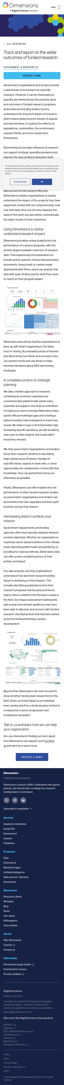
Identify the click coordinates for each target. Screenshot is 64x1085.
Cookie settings (10, 1062)
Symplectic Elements (14, 1044)
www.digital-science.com (16, 1011)
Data (6, 857)
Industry (8, 838)
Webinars (9, 901)
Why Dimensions (12, 940)
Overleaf (8, 1037)
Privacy (7, 1054)
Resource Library (13, 896)
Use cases (9, 915)
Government (10, 833)
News (7, 910)
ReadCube (9, 1041)
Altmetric (8, 1024)
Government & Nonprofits (21, 67)
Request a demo (32, 75)
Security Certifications (13, 1067)
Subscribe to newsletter (16, 808)
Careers (8, 944)
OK (42, 182)
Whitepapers (10, 920)
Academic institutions (15, 823)
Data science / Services (16, 877)
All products (10, 881)
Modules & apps (12, 867)
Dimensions (10, 862)
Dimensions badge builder (17, 964)
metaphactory (11, 1034)
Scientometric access (15, 969)
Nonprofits (9, 828)
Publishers (9, 843)
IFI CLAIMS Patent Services (17, 1031)
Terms (6, 1058)
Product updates (12, 973)
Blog (6, 906)
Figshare (8, 1027)
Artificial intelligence (14, 872)
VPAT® (6, 1071)
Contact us (9, 949)
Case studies (11, 925)
